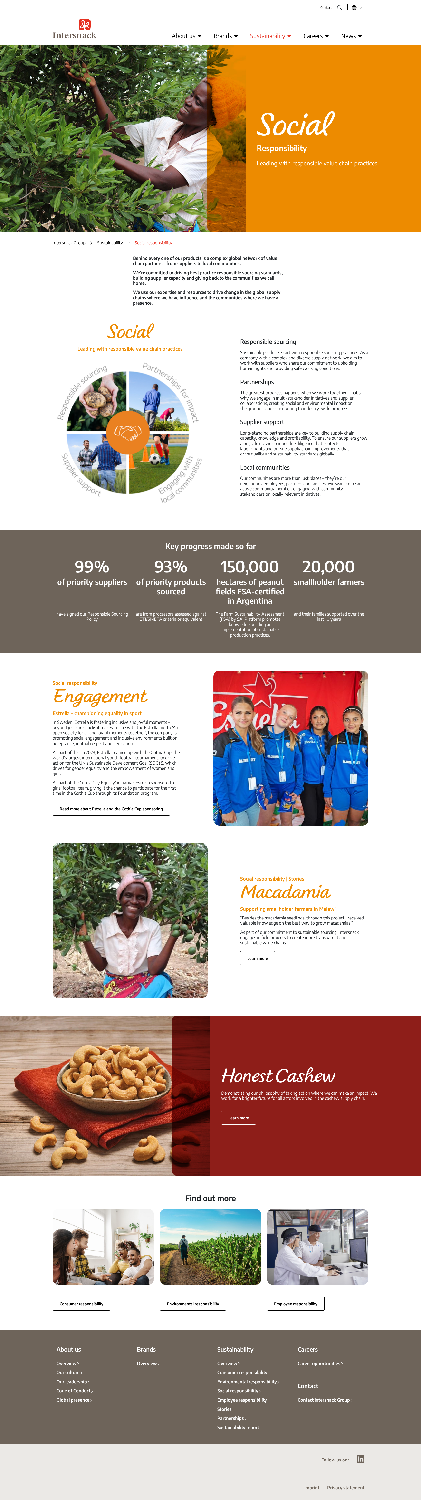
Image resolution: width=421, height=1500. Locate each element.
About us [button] (184, 35)
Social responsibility (237, 1390)
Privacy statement (345, 1487)
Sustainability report (238, 1427)
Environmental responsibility (193, 1303)
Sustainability (110, 242)
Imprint (311, 1487)
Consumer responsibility (81, 1303)
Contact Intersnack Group (324, 1400)
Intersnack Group (69, 242)
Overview (67, 1363)
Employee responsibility (295, 1303)
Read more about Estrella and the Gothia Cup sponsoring (111, 808)
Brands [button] (223, 35)
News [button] (349, 35)
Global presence (73, 1400)
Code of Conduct (73, 1390)
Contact (326, 7)
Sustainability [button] (268, 35)
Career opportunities (319, 1363)
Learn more (257, 958)
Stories (224, 1409)
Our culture (68, 1372)
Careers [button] (314, 35)
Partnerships (230, 1418)
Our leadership (72, 1381)
